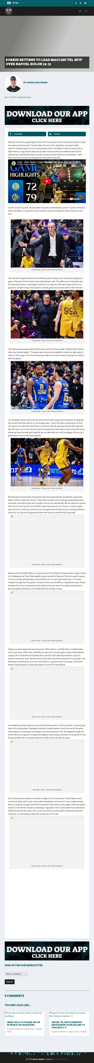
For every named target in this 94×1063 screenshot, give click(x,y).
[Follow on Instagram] (85, 3)
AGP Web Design (60, 1059)
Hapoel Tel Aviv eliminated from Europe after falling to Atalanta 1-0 (68, 1025)
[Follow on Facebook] (76, 3)
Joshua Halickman (37, 82)
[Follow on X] (80, 3)
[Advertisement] (42, 888)
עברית (15, 2)
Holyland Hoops (24, 97)
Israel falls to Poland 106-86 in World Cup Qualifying (23, 1024)
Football (83, 1032)
